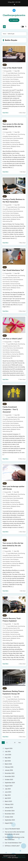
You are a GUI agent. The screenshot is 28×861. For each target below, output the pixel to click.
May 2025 (8, 795)
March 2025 (8, 801)
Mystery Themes (21, 857)
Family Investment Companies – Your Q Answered (10, 409)
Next (20, 742)
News (4, 64)
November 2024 (9, 814)
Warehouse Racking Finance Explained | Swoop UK (13, 692)
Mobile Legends (6, 85)
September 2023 (10, 820)
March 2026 (8, 764)
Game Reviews (6, 79)
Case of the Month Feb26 (12, 68)
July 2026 (8, 751)
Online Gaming (6, 87)
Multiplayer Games (15, 85)
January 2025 (9, 807)
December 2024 (9, 810)
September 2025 (10, 782)
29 (14, 742)
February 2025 (9, 804)
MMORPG (21, 83)
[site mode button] (22, 26)
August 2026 (8, 748)
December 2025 (9, 773)
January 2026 (9, 770)
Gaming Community (15, 81)
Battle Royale (14, 73)
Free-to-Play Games (8, 77)
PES (11, 87)
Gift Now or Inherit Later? (12, 339)
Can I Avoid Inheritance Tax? (13, 270)
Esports (15, 75)
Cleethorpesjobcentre (14, 15)
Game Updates (6, 81)
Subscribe (15, 20)
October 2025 (9, 779)
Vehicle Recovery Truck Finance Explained (12, 619)
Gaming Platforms (7, 83)
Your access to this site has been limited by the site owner (13, 126)
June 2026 (8, 754)
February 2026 (9, 767)
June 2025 (8, 792)
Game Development (18, 77)
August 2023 (8, 823)
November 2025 (9, 776)
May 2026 (8, 757)
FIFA (18, 75)
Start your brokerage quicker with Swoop (13, 487)
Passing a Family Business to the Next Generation (14, 200)
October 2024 (9, 817)
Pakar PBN (16, 71)
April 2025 (8, 798)
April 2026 (8, 761)
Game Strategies (14, 79)
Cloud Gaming (21, 73)
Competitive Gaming (8, 75)
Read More (5, 112)
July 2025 (8, 789)
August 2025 (8, 786)
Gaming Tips (15, 83)
